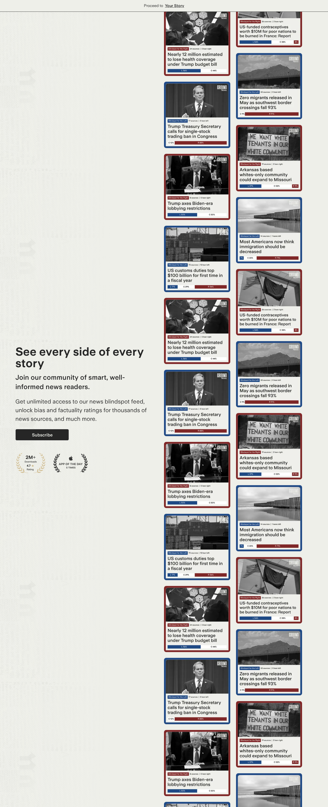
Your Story (174, 5)
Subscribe (42, 434)
